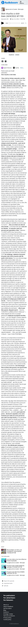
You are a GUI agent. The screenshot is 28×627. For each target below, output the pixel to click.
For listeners (8, 600)
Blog (4, 610)
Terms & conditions (9, 616)
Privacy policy (7, 618)
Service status (7, 608)
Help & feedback (8, 606)
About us (6, 605)
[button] (23, 2)
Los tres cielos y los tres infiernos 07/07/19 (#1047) (16, 560)
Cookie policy (7, 619)
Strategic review (8, 614)
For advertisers (9, 598)
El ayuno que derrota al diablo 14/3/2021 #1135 (15, 572)
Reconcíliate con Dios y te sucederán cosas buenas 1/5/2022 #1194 (14, 551)
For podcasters (9, 595)
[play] (2, 23)
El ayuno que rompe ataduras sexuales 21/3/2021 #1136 (15, 566)
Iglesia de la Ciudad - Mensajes (15, 9)
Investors (6, 612)
